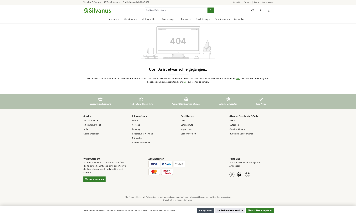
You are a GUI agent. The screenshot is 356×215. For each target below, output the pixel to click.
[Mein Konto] (260, 10)
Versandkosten (170, 197)
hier (238, 78)
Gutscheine (267, 2)
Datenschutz (187, 125)
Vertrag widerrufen (94, 179)
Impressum (186, 129)
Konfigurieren (205, 210)
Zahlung (136, 129)
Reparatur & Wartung (142, 134)
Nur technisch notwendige (230, 210)
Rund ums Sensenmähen (241, 134)
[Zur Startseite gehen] (97, 11)
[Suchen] (210, 10)
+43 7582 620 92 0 (92, 120)
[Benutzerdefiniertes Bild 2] (239, 174)
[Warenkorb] (269, 10)
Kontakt (237, 2)
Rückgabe (137, 138)
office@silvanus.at (92, 125)
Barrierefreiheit (188, 134)
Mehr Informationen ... (168, 210)
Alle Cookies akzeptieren (260, 210)
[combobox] (176, 10)
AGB (183, 120)
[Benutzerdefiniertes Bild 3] (247, 174)
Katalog (247, 2)
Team (256, 2)
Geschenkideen (237, 129)
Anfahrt (87, 129)
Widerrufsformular (141, 143)
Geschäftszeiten (91, 134)
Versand (136, 125)
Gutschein (234, 125)
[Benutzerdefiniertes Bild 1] (231, 174)
